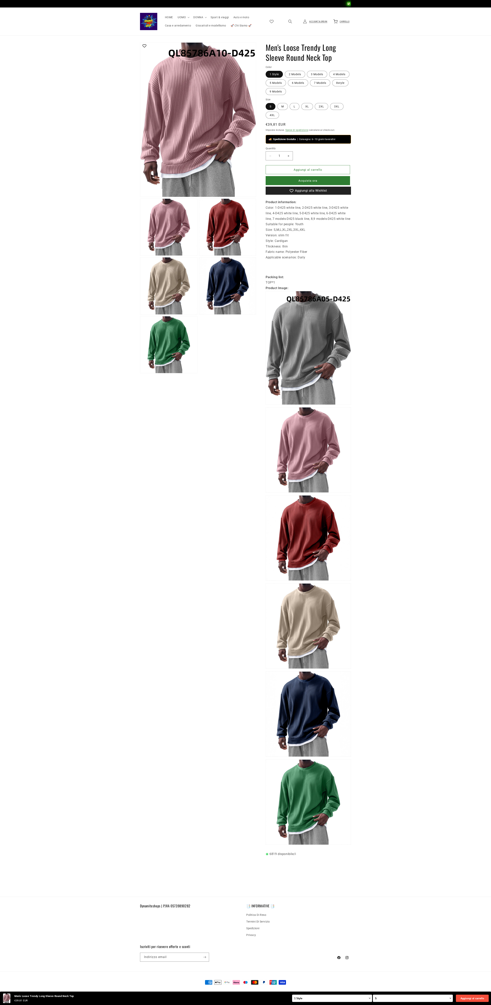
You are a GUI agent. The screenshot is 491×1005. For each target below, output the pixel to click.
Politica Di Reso (256, 914)
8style (340, 82)
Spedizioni (253, 928)
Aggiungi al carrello (472, 998)
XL (307, 106)
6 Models (298, 82)
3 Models (317, 74)
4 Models (339, 74)
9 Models (276, 91)
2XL (321, 106)
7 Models (320, 82)
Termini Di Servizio (258, 921)
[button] (183, 17)
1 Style (274, 74)
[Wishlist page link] (272, 21)
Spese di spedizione (296, 130)
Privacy (251, 935)
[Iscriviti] (204, 957)
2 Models (295, 74)
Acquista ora (307, 180)
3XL (336, 106)
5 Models (276, 82)
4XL (272, 115)
